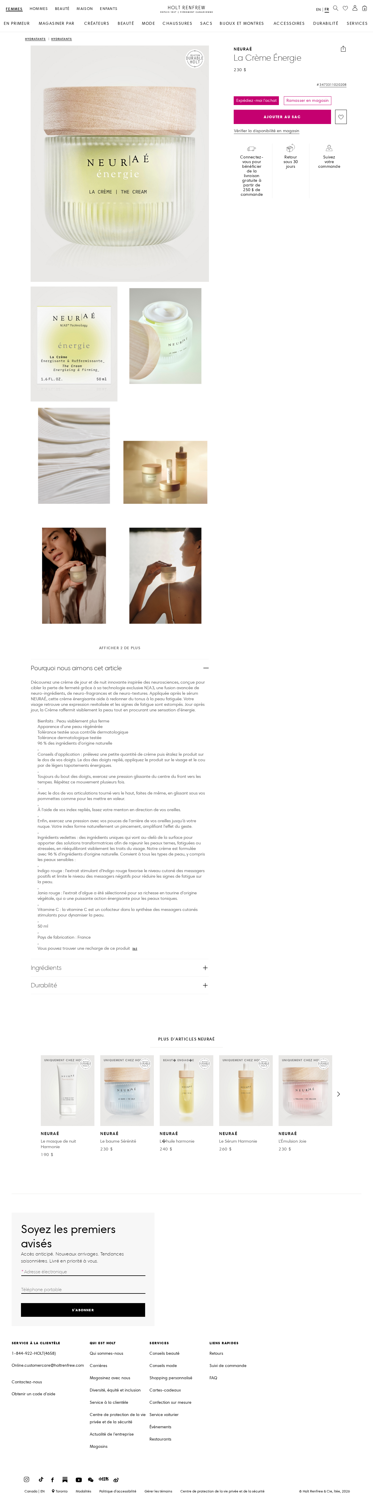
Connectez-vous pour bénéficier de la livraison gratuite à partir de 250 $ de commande (251, 176)
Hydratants (35, 39)
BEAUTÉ (126, 23)
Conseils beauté (164, 1353)
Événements (160, 1426)
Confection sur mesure (170, 1402)
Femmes (14, 9)
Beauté (62, 9)
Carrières (98, 1365)
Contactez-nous (27, 1382)
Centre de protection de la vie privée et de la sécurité (118, 1418)
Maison (85, 9)
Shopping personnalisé (170, 1377)
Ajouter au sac (282, 116)
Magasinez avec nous (110, 1377)
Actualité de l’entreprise (112, 1434)
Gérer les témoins (158, 1491)
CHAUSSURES (177, 23)
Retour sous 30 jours (291, 162)
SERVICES (357, 23)
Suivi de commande (228, 1365)
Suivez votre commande (329, 162)
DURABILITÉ (325, 23)
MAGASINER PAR (57, 23)
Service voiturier (164, 1414)
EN (318, 9)
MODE (148, 23)
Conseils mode (163, 1365)
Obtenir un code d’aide (33, 1393)
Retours (216, 1353)
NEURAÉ (243, 49)
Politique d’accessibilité (117, 1491)
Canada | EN (34, 1491)
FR (327, 9)
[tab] (186, 1039)
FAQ (213, 1377)
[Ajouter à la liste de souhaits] (341, 117)
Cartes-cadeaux (165, 1390)
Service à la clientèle (109, 1402)
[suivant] (338, 1094)
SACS (206, 23)
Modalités (83, 1491)
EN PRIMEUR (17, 23)
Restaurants (160, 1439)
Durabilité (44, 985)
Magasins (99, 1446)
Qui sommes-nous (106, 1353)
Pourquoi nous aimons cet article (76, 668)
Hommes (39, 9)
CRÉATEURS (97, 23)
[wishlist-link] (345, 8)
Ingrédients (46, 968)
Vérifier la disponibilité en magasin (266, 131)
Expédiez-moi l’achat (256, 100)
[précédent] (34, 1094)
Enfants (108, 9)
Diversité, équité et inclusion (115, 1390)
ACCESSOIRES (289, 23)
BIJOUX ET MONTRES (242, 23)
